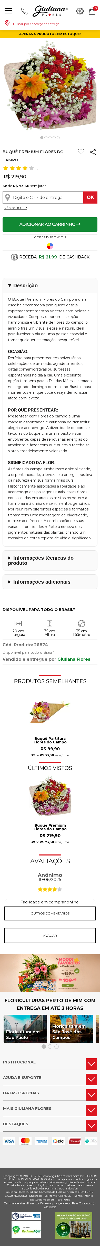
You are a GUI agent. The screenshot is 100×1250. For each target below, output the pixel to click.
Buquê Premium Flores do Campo (50, 827)
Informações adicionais (42, 582)
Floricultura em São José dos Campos (69, 1032)
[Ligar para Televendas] (24, 11)
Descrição (25, 285)
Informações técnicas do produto (41, 560)
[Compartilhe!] (92, 153)
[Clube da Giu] (50, 990)
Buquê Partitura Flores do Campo (50, 740)
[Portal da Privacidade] (26, 1219)
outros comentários (50, 913)
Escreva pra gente (53, 1203)
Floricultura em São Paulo (23, 1034)
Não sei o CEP (15, 208)
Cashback (80, 11)
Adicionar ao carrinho (47, 224)
